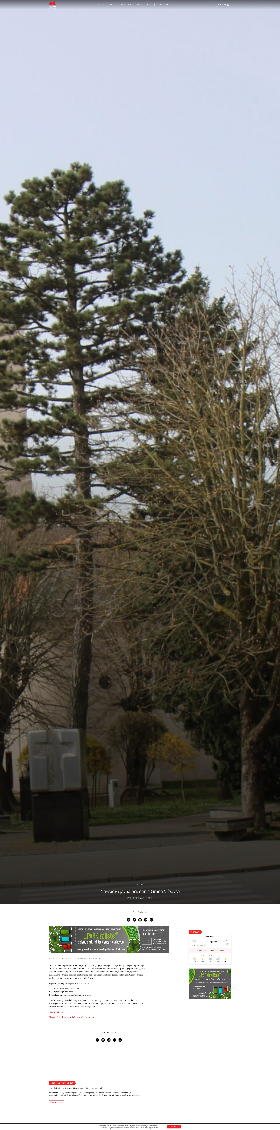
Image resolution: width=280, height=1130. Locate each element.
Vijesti (140, 884)
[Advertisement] (109, 1061)
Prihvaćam (174, 1126)
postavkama (154, 1128)
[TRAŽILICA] (211, 4)
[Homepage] (52, 4)
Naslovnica (53, 958)
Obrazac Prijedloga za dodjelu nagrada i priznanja (71, 1017)
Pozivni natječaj (56, 1012)
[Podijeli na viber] (151, 919)
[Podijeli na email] (140, 919)
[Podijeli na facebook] (128, 919)
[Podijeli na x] (134, 919)
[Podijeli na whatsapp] (145, 919)
